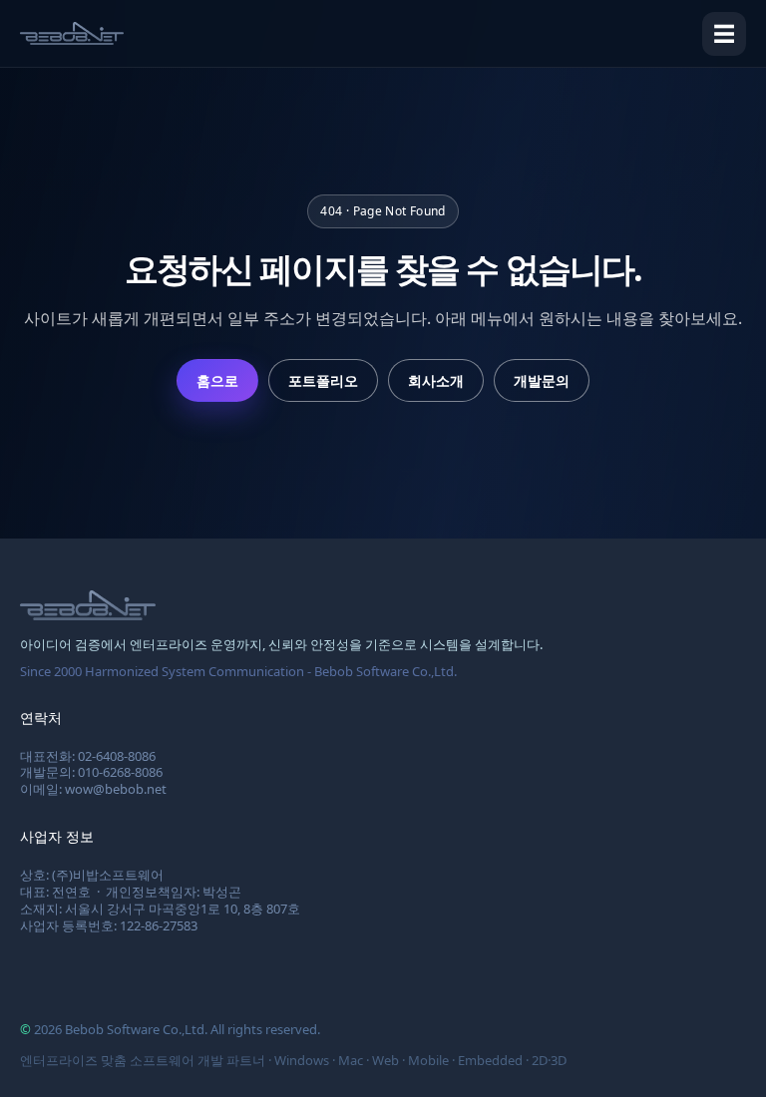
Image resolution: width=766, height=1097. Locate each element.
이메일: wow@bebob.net (93, 789)
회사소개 (436, 380)
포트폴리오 (323, 380)
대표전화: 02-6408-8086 (88, 756)
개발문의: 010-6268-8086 (91, 772)
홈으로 (217, 380)
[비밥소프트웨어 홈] (72, 33)
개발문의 (542, 380)
